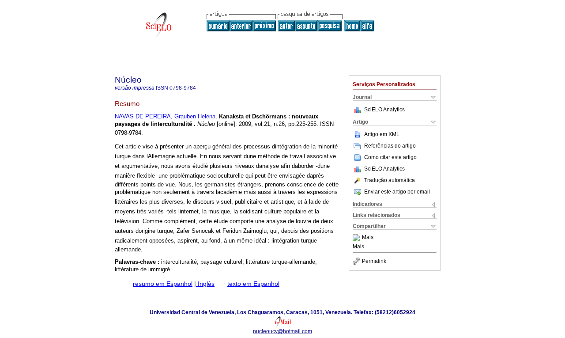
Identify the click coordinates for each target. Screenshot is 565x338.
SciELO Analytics (384, 109)
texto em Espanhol (253, 284)
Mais (367, 238)
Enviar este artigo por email (397, 192)
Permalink (374, 261)
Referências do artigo (390, 146)
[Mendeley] (357, 238)
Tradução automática (389, 180)
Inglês (205, 284)
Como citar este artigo (390, 157)
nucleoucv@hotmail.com (282, 331)
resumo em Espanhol (162, 284)
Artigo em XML (381, 134)
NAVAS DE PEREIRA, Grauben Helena (165, 116)
